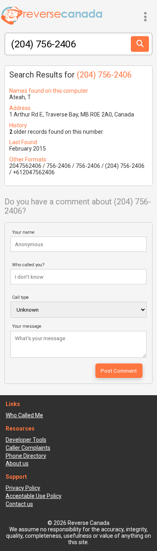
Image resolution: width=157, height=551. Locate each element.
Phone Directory (26, 456)
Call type (20, 297)
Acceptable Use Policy (34, 496)
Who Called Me (24, 415)
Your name (23, 232)
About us (17, 463)
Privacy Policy (23, 488)
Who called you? (28, 264)
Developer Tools (26, 440)
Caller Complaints (28, 448)
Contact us (19, 504)
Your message (26, 326)
